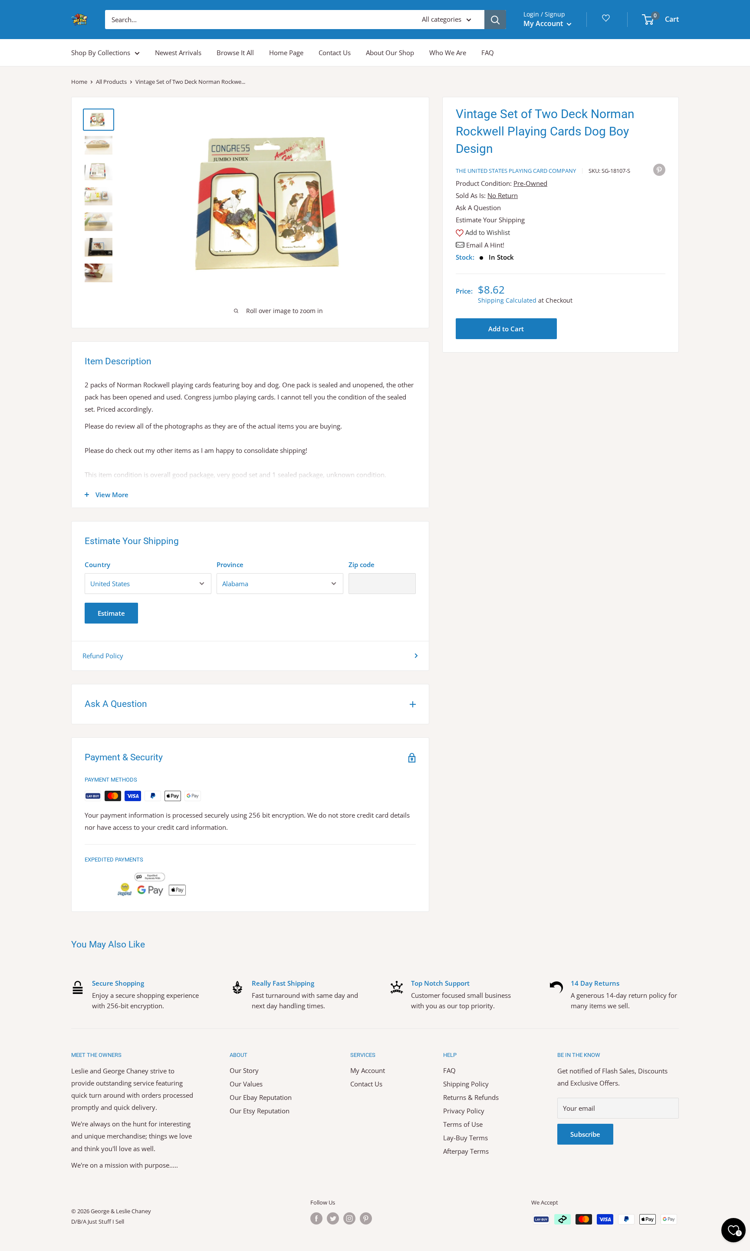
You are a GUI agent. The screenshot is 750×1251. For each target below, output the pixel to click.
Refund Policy (102, 655)
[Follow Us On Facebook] (316, 1218)
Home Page (286, 52)
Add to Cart (506, 328)
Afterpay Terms (466, 1151)
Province (230, 564)
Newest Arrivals (178, 52)
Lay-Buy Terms (465, 1137)
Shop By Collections (100, 52)
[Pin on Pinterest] (659, 169)
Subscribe (585, 1134)
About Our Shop (390, 52)
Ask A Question (478, 207)
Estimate (111, 613)
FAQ (487, 52)
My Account (544, 23)
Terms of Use (463, 1124)
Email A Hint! (485, 245)
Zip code (362, 564)
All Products (111, 82)
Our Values (246, 1083)
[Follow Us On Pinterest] (366, 1218)
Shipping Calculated (507, 300)
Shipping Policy (466, 1083)
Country (97, 564)
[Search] (495, 19)
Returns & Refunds (471, 1097)
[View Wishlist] (607, 21)
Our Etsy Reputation (259, 1110)
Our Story (244, 1070)
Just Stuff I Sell (106, 1221)
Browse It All (235, 52)
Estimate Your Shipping (490, 219)
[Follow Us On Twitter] (333, 1218)
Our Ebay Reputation (261, 1097)
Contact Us (335, 52)
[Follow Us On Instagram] (349, 1218)
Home (79, 82)
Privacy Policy (463, 1110)
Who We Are (447, 52)
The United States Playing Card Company (516, 171)
